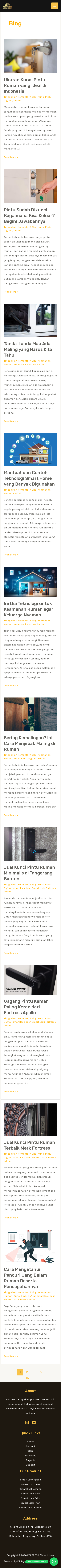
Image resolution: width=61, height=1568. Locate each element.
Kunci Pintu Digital (25, 758)
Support (30, 1464)
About (30, 1441)
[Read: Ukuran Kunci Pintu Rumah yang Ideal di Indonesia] (30, 55)
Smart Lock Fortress (25, 364)
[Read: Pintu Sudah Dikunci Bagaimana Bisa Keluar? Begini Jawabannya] (30, 185)
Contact (30, 1446)
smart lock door (22, 888)
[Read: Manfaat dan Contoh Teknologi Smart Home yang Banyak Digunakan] (30, 449)
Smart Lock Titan (30, 1502)
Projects (30, 1460)
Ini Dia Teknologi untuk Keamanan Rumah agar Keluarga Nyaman (28, 609)
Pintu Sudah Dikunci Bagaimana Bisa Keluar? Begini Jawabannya (29, 215)
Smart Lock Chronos (30, 1507)
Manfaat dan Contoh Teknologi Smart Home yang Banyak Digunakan (29, 478)
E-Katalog (30, 1455)
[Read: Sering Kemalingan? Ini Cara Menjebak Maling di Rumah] (30, 714)
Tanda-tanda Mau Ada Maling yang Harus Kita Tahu (28, 349)
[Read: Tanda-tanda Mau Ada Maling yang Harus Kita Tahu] (30, 320)
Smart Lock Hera (30, 1493)
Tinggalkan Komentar (16, 96)
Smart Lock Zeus (30, 1484)
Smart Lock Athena (31, 1488)
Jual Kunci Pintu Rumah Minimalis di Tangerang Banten (29, 873)
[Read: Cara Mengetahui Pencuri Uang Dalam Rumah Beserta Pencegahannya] (30, 1246)
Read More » (11, 156)
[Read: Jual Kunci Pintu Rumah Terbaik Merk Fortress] (30, 1119)
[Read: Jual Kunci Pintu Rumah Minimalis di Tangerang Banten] (30, 843)
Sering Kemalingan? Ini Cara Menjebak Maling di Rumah (29, 743)
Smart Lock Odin (30, 1498)
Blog (34, 96)
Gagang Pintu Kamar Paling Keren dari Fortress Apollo (26, 1007)
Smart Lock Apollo (30, 1479)
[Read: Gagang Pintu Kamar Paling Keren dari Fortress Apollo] (30, 979)
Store (30, 1450)
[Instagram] (27, 1422)
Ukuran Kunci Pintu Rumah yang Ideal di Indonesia (25, 85)
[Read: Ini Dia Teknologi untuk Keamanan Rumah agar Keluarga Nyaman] (30, 581)
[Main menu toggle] (54, 5)
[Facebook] (34, 1422)
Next (30, 1378)
